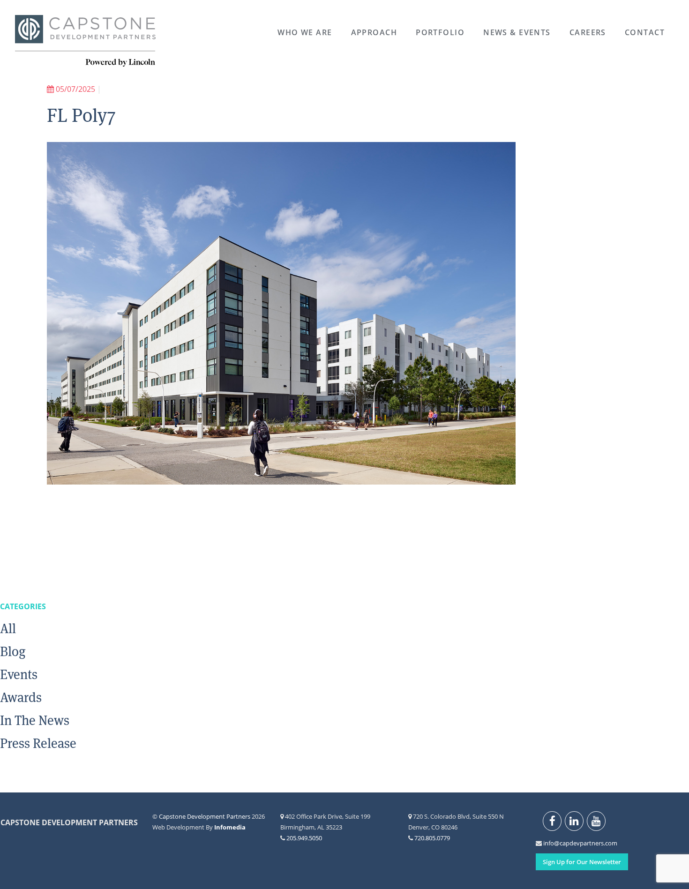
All (8, 628)
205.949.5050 (304, 838)
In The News (34, 720)
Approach (374, 32)
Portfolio (440, 32)
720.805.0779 (432, 838)
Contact (645, 32)
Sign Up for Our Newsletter (582, 862)
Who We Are (304, 32)
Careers (587, 32)
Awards (21, 697)
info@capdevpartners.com (548, 843)
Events (18, 674)
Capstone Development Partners (85, 41)
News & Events (517, 32)
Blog (13, 651)
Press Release (38, 743)
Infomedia (230, 827)
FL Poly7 (81, 115)
